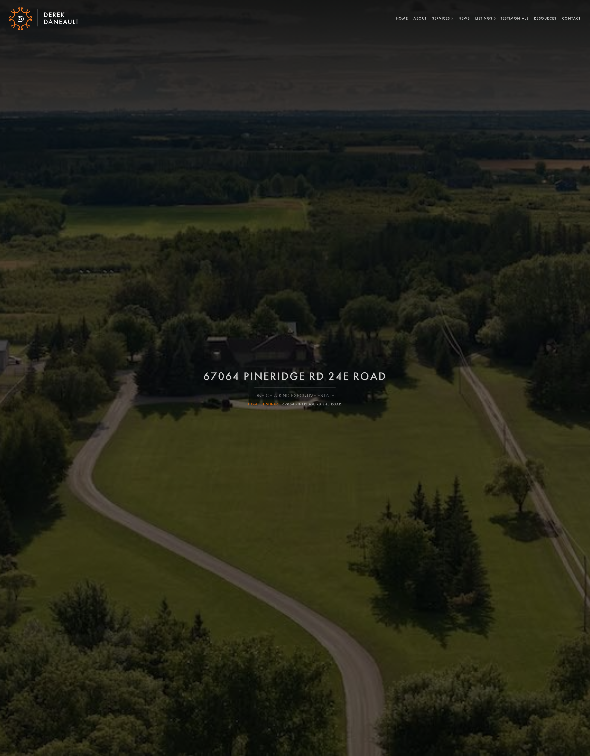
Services (441, 18)
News (464, 18)
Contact (571, 18)
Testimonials (514, 18)
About (420, 18)
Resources (545, 18)
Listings (483, 18)
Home (402, 18)
